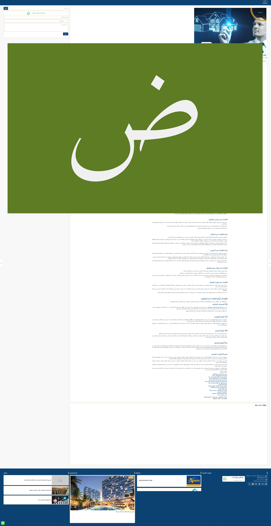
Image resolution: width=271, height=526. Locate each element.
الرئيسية (261, 6)
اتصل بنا (261, 40)
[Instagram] (262, 477)
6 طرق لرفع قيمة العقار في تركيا (193, 442)
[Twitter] (259, 477)
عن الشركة (260, 12)
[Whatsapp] (249, 477)
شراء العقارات (134, 440)
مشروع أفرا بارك (115, 509)
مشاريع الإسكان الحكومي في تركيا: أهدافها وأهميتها (124, 442)
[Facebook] (266, 477)
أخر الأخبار (261, 34)
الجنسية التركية (259, 23)
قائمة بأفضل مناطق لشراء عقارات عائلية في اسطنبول (251, 442)
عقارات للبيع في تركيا (258, 18)
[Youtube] (252, 477)
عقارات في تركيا (261, 440)
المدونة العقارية (259, 29)
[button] (171, 456)
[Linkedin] (256, 477)
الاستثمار (192, 440)
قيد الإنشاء (115, 470)
